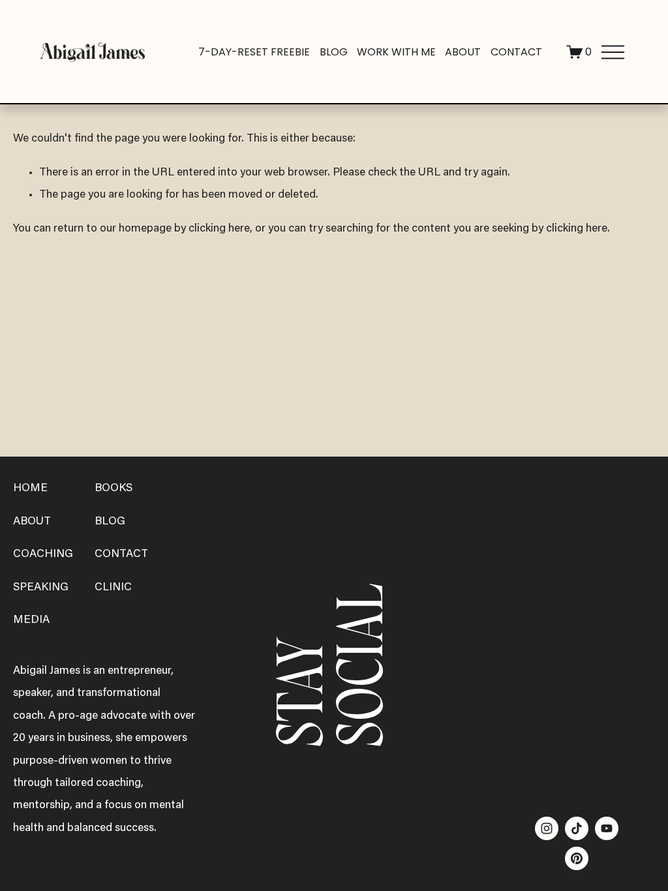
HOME (30, 488)
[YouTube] (606, 828)
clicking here (219, 229)
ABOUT (32, 522)
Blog (334, 51)
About (463, 51)
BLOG (110, 522)
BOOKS (113, 488)
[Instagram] (546, 828)
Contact (516, 51)
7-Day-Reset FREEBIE (254, 51)
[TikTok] (576, 828)
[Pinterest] (576, 858)
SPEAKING (40, 588)
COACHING (43, 554)
